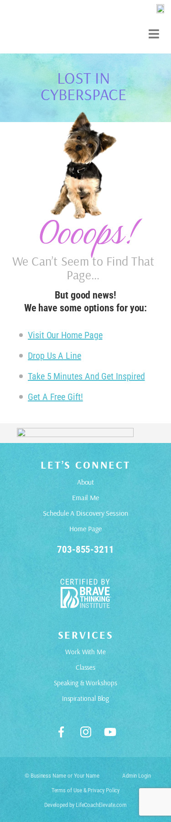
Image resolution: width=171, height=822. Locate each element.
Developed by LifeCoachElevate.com (85, 804)
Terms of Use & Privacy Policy (86, 790)
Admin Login (136, 775)
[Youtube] (110, 732)
